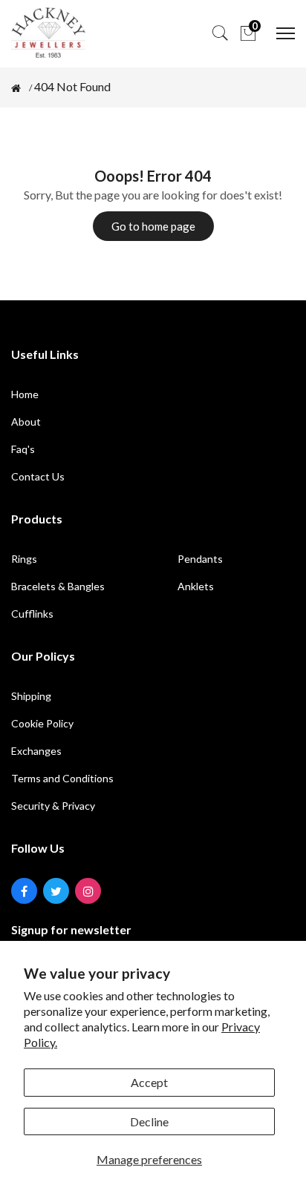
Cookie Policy (42, 723)
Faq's (23, 449)
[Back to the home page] (16, 88)
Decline (149, 1121)
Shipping (31, 696)
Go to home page (153, 226)
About (26, 421)
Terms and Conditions (62, 778)
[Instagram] (88, 891)
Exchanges (36, 750)
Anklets (196, 586)
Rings (24, 558)
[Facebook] (24, 891)
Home (25, 394)
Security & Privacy (53, 805)
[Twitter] (56, 891)
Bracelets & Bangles (58, 586)
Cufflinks (32, 613)
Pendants (200, 558)
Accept (149, 1082)
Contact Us (38, 476)
